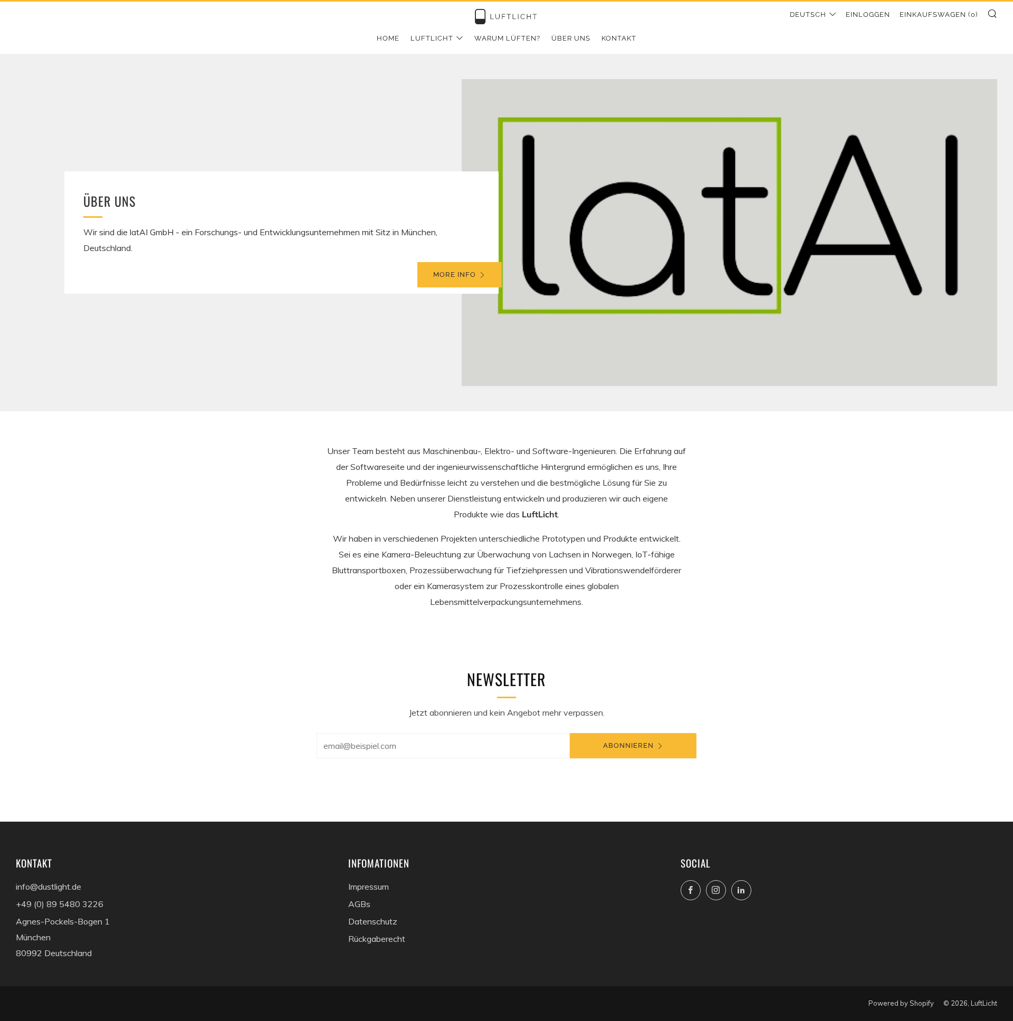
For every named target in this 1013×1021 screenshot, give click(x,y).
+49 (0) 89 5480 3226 (59, 904)
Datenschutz (372, 921)
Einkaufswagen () (939, 14)
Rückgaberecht (376, 938)
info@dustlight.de (48, 886)
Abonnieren (628, 745)
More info (454, 274)
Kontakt (618, 38)
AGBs (359, 904)
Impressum (368, 886)
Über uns (570, 38)
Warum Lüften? (507, 38)
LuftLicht (431, 38)
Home (388, 38)
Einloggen (868, 14)
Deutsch (808, 14)
